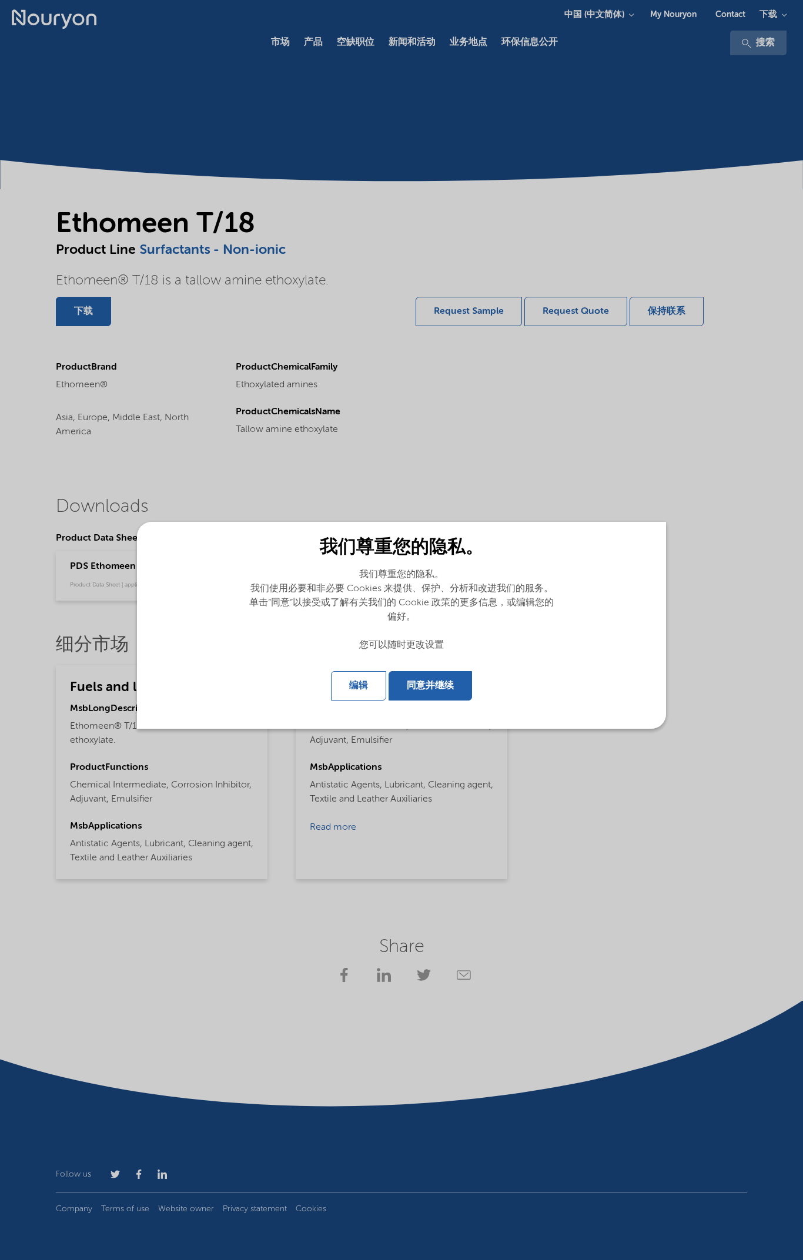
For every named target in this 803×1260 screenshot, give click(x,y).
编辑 (358, 686)
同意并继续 (430, 686)
